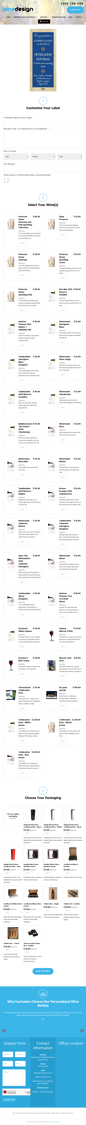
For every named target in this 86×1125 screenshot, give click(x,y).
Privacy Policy (55, 1122)
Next (82, 1030)
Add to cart (43, 971)
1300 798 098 (72, 3)
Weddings (44, 17)
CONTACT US (75, 9)
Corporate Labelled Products (24, 17)
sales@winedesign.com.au (43, 1073)
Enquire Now (9, 1099)
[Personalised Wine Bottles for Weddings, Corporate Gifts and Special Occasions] (20, 12)
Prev (3, 1030)
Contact (78, 17)
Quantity (21, 231)
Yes (8, 179)
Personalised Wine (59, 17)
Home (8, 17)
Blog (70, 17)
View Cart (45, 22)
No (8, 182)
